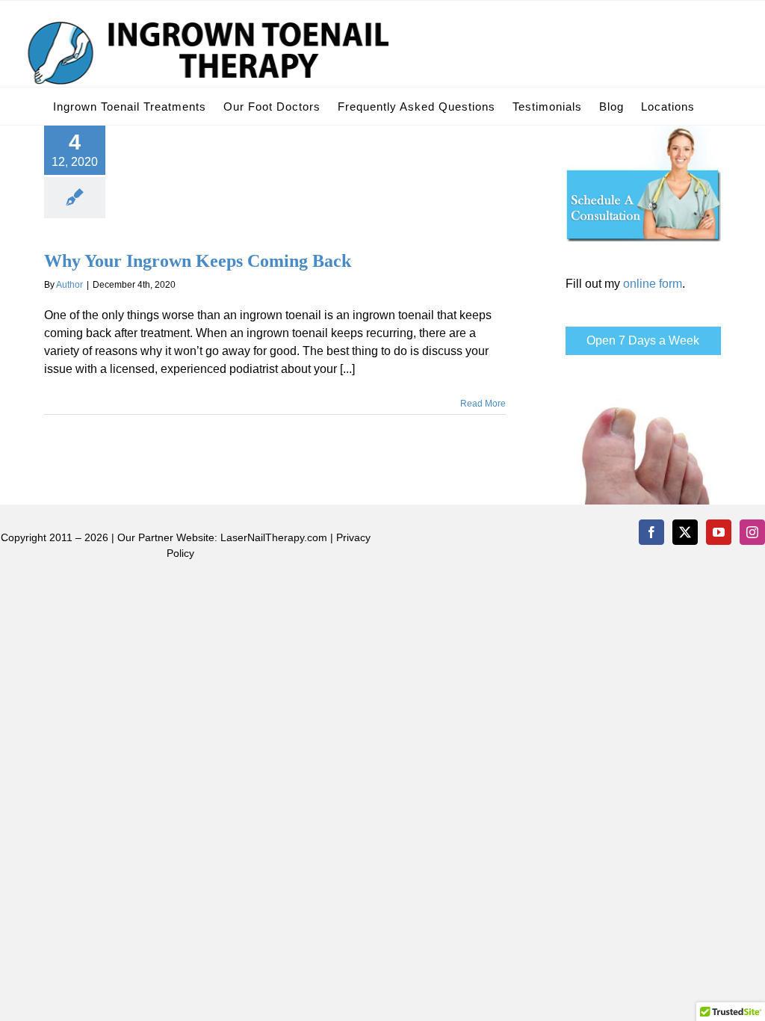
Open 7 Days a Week (642, 340)
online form (652, 283)
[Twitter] (685, 532)
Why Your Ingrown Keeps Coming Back (197, 261)
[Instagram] (752, 532)
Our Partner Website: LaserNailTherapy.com (222, 537)
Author (69, 285)
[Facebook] (651, 532)
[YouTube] (718, 532)
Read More (483, 403)
